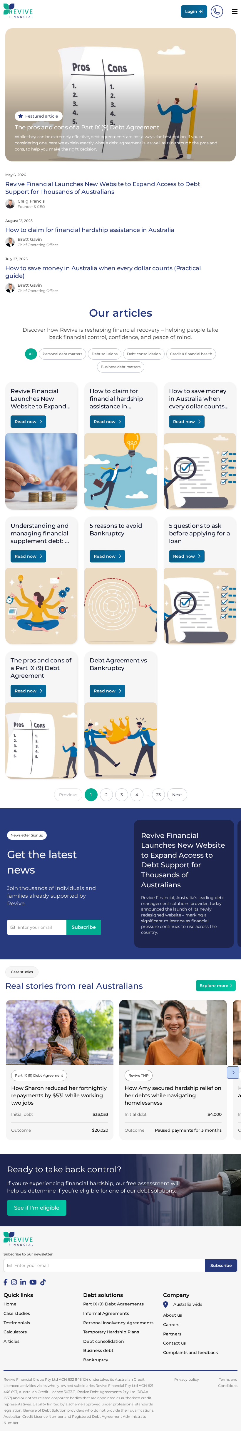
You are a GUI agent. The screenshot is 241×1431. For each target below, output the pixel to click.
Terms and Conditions (227, 1382)
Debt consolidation (144, 354)
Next (177, 794)
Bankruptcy (95, 1359)
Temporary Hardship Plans (111, 1332)
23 (158, 794)
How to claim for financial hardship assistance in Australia (89, 229)
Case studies (17, 1313)
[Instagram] (14, 1282)
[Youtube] (33, 1282)
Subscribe (84, 927)
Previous (68, 794)
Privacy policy (186, 1379)
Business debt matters (120, 367)
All (31, 354)
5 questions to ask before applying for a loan (199, 533)
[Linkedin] (23, 1282)
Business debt (98, 1350)
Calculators (15, 1332)
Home (10, 1304)
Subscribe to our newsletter (28, 1254)
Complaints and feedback (190, 1352)
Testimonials (17, 1322)
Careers (171, 1324)
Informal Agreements (106, 1313)
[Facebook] (6, 1282)
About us (172, 1315)
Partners (172, 1334)
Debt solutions (105, 354)
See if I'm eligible (36, 1208)
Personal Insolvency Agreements (118, 1322)
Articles (11, 1341)
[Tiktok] (43, 1282)
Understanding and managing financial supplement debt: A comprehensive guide (40, 541)
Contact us (174, 1343)
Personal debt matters (62, 354)
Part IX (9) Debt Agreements (113, 1304)
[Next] (233, 1072)
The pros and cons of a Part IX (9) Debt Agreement (41, 668)
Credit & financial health (191, 354)
